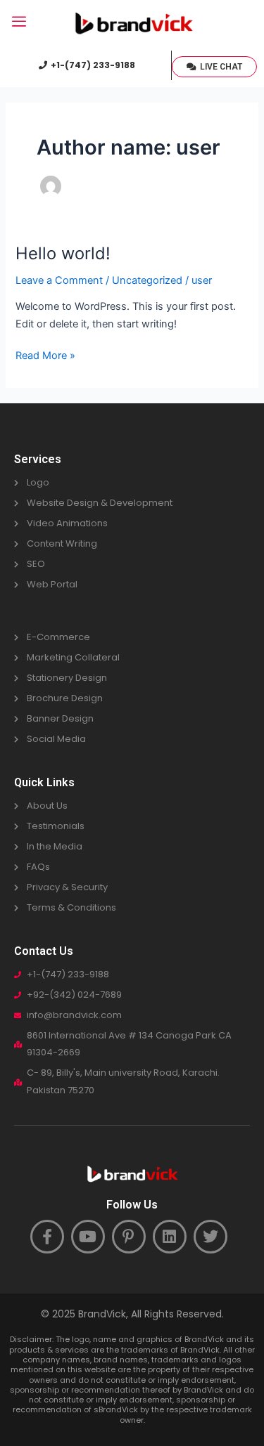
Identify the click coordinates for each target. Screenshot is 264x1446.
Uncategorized (147, 280)
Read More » (45, 354)
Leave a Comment (59, 280)
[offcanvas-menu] (19, 22)
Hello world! (63, 253)
